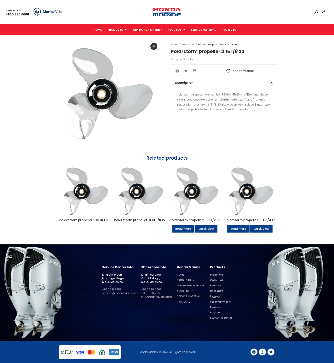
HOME (98, 30)
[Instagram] (262, 352)
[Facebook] (253, 352)
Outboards (217, 280)
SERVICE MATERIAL (203, 30)
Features (215, 285)
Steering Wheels (220, 302)
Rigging (215, 296)
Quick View (206, 229)
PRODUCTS (115, 30)
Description (184, 82)
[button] (316, 12)
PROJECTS (229, 30)
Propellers (188, 59)
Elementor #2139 (221, 318)
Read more (183, 229)
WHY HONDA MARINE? (147, 30)
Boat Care (216, 291)
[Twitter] (271, 352)
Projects (215, 312)
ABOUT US (174, 30)
